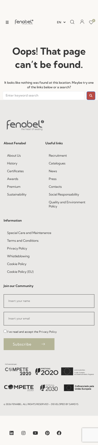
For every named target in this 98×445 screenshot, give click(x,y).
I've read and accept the (32, 331)
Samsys (73, 404)
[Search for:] (43, 95)
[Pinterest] (47, 433)
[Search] (72, 22)
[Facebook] (59, 433)
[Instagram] (23, 433)
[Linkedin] (11, 433)
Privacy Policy (48, 331)
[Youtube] (35, 433)
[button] (7, 22)
